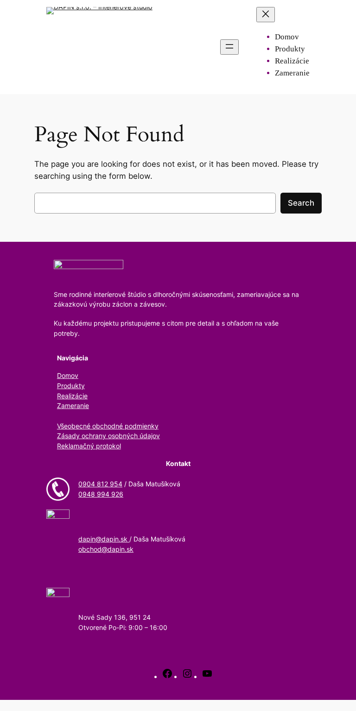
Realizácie (72, 396)
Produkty (71, 386)
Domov (67, 375)
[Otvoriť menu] (229, 47)
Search (301, 203)
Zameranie (73, 405)
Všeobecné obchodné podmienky (108, 426)
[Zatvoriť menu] (265, 14)
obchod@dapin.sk (106, 549)
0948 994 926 (100, 494)
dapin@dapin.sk (103, 539)
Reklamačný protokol (89, 446)
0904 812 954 (100, 484)
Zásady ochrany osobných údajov (108, 436)
